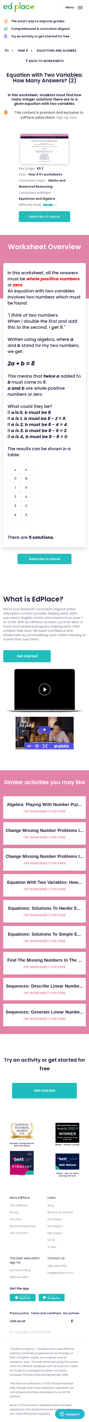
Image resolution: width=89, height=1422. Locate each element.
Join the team (19, 1233)
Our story (15, 1219)
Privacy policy (19, 1313)
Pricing (14, 1212)
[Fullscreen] (45, 746)
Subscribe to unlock (44, 216)
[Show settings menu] (37, 746)
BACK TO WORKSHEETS (46, 61)
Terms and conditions (46, 1313)
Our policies (71, 1313)
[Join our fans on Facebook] (71, 1321)
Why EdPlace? (19, 1205)
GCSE (51, 1240)
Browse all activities (60, 1212)
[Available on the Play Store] (52, 1298)
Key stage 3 (55, 1233)
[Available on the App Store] (23, 1298)
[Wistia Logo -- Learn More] (61, 746)
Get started (27, 656)
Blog (51, 1205)
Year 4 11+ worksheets (45, 174)
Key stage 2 (55, 1226)
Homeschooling (20, 1270)
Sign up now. (66, 117)
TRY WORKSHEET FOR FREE (44, 811)
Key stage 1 (55, 1219)
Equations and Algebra (37, 198)
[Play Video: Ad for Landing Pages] (44, 729)
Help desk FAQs (57, 1266)
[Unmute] (29, 746)
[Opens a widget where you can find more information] (70, 1414)
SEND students (19, 1277)
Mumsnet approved (23, 1226)
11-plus (52, 1247)
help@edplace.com (61, 1273)
